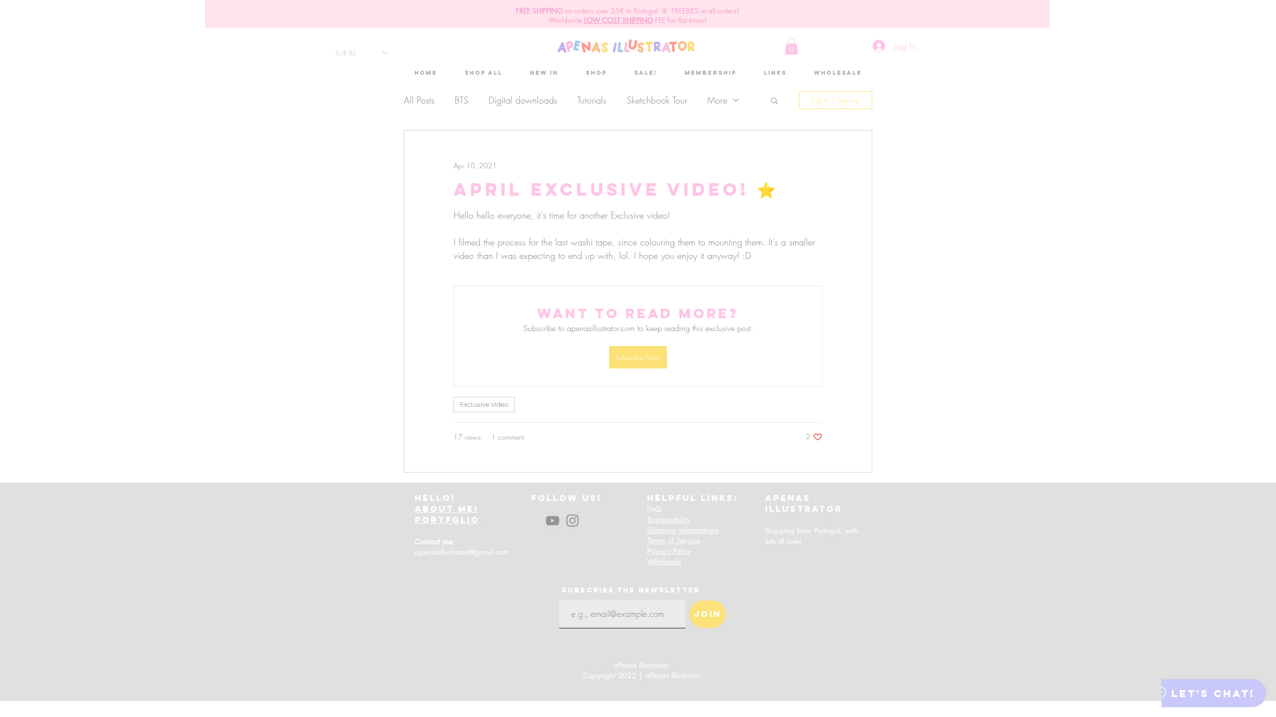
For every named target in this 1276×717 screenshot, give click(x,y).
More (717, 100)
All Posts (419, 100)
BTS (462, 100)
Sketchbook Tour (657, 100)
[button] (361, 52)
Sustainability (668, 519)
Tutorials (592, 100)
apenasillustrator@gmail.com (462, 552)
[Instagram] (572, 520)
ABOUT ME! (446, 508)
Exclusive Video (484, 404)
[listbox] (361, 52)
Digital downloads (522, 100)
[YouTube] (552, 520)
